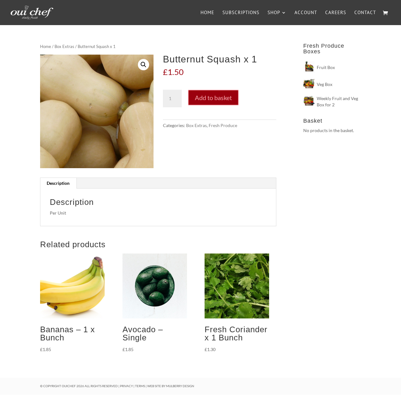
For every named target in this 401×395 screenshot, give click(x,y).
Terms (140, 386)
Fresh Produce (223, 125)
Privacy (126, 386)
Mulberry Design (180, 386)
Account (305, 12)
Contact (365, 12)
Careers (335, 12)
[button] (143, 64)
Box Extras (64, 46)
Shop (274, 12)
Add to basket (213, 97)
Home (207, 12)
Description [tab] (58, 183)
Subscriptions (240, 12)
